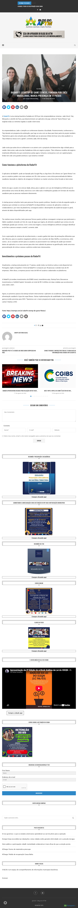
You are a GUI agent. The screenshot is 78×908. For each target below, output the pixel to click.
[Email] (40, 9)
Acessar (5, 878)
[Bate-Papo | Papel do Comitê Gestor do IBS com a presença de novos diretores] (58, 376)
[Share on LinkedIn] (17, 107)
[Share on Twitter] (8, 107)
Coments (7, 426)
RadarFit (7, 116)
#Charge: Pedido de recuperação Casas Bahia (17, 854)
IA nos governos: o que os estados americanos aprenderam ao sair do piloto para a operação (34, 834)
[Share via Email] (42, 325)
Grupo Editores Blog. (32, 98)
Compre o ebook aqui (15, 713)
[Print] (26, 107)
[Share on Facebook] (4, 107)
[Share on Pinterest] (13, 107)
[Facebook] (37, 9)
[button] (33, 3)
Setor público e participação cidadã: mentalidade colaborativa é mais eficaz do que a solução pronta (36, 844)
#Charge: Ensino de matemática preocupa (16, 849)
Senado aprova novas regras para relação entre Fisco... (20, 391)
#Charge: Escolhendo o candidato (27, 6)
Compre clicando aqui (39, 497)
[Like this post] (36, 325)
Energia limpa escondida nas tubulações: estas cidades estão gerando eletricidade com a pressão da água (38, 839)
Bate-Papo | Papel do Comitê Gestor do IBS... (58, 391)
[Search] (75, 45)
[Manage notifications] (5, 902)
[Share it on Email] (21, 107)
